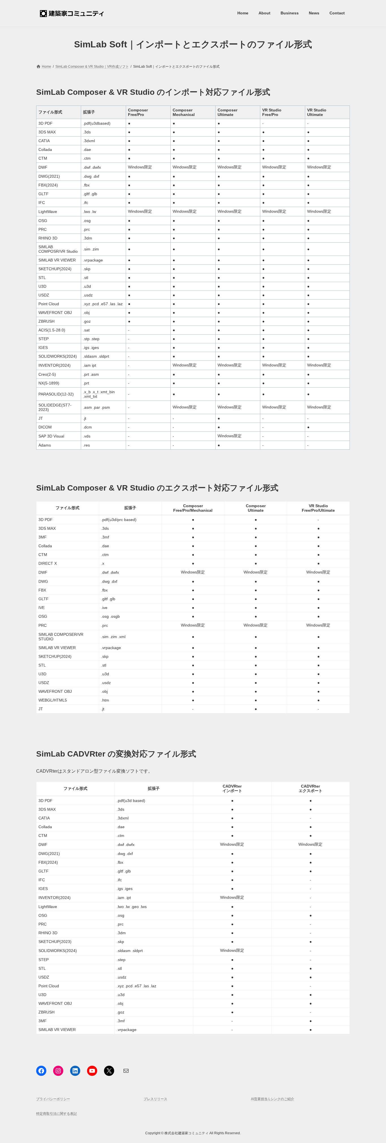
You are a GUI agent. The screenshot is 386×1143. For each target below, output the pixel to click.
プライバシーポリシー (53, 1099)
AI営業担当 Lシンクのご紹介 (272, 1099)
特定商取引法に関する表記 (56, 1114)
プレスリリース (155, 1099)
